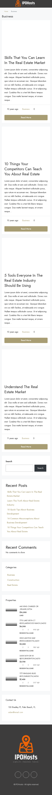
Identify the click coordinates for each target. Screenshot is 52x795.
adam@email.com (15, 712)
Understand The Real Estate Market (21, 389)
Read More (26, 117)
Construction (13, 580)
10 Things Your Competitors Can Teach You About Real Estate (23, 169)
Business (26, 109)
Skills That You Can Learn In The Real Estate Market (24, 60)
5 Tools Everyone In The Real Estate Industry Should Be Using (23, 280)
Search (9, 461)
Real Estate (12, 585)
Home (6, 11)
